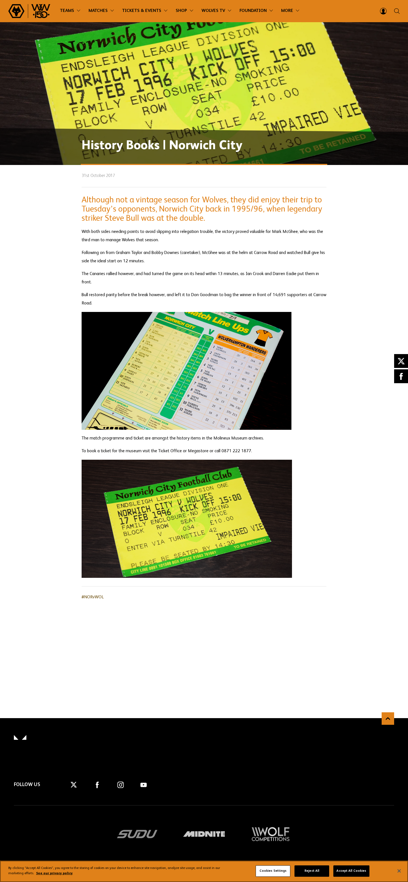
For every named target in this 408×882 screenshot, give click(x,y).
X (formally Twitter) (401, 361)
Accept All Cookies (351, 871)
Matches (98, 11)
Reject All (311, 871)
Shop (181, 11)
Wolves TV (213, 11)
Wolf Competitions (270, 834)
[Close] (399, 871)
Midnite (204, 834)
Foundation (253, 11)
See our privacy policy (54, 873)
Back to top (388, 718)
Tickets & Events (141, 11)
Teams (67, 11)
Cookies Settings (273, 871)
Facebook (401, 376)
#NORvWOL (93, 597)
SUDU (137, 834)
